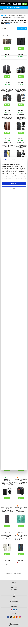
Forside (14, 582)
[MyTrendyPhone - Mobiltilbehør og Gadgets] (6, 4)
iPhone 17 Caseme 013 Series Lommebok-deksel (7, 62)
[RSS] (14, 617)
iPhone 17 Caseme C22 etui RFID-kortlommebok (20, 62)
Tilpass (13, 188)
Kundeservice (14, 584)
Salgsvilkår (14, 606)
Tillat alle (14, 183)
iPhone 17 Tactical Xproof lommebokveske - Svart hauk (7, 511)
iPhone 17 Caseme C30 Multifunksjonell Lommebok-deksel (20, 118)
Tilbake (4, 15)
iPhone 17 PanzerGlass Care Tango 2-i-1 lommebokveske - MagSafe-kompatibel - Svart (7, 483)
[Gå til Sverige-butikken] (14, 610)
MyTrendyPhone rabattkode (14, 603)
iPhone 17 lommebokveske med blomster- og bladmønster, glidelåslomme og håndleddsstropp (21, 146)
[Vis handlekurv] (24, 4)
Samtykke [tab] (5, 159)
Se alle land (14, 613)
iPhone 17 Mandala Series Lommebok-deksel (21, 511)
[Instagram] (20, 617)
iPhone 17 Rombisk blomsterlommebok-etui (7, 539)
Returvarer (14, 589)
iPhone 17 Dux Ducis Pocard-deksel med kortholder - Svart (21, 539)
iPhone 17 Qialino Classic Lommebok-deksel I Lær (7, 118)
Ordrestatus (14, 587)
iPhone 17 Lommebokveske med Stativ (20, 34)
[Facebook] (8, 617)
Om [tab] (23, 159)
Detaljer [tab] (14, 159)
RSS (14, 596)
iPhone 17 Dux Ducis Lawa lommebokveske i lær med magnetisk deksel (20, 90)
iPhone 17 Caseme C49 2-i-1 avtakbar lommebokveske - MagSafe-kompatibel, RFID (7, 34)
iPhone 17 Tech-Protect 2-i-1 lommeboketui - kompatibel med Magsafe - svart (7, 90)
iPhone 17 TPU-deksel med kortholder (7, 146)
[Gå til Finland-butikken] (16, 610)
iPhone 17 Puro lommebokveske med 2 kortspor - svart (20, 483)
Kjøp (8, 48)
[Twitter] (11, 617)
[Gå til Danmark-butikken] (11, 610)
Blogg (14, 594)
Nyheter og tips (14, 601)
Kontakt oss (14, 599)
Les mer (8, 23)
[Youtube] (17, 617)
